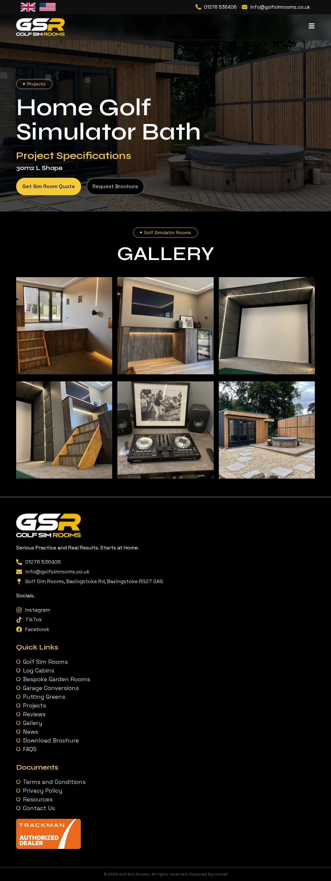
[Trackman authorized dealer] (48, 847)
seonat (221, 874)
